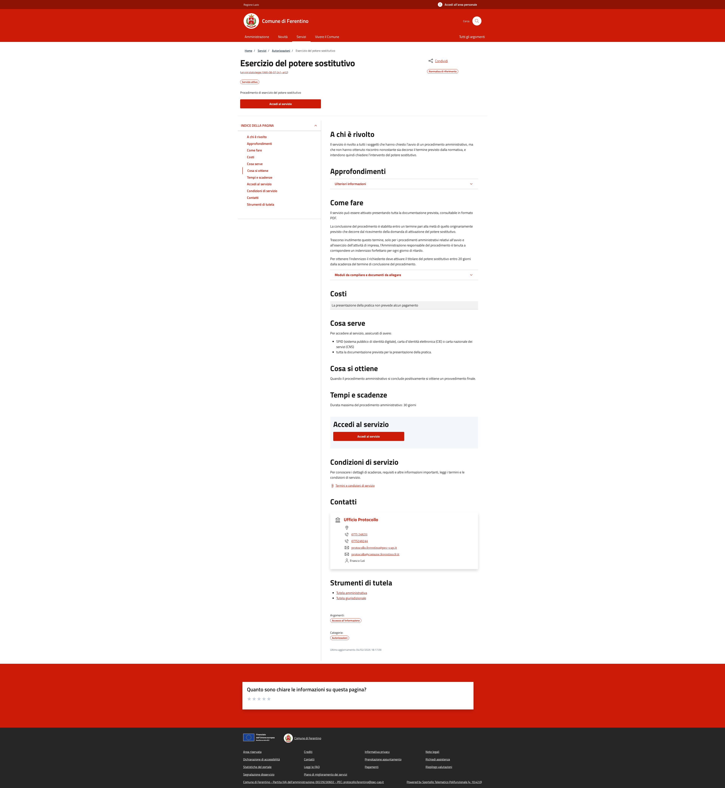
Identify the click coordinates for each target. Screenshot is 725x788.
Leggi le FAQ (312, 767)
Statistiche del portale (257, 767)
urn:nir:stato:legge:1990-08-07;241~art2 (264, 72)
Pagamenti (372, 767)
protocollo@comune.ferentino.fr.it (375, 554)
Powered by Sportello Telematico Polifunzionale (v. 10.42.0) (444, 782)
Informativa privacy (377, 751)
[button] (457, 4)
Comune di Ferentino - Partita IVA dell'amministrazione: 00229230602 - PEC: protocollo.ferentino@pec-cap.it (313, 782)
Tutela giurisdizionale (351, 598)
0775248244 (359, 541)
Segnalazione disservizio (258, 774)
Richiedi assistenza (438, 759)
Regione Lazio (251, 5)
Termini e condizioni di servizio (355, 485)
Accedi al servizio (280, 104)
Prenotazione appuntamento (383, 759)
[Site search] (476, 20)
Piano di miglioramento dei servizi (325, 774)
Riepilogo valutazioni (439, 767)
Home (248, 50)
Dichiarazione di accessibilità (261, 759)
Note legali (432, 751)
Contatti (309, 759)
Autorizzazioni (281, 50)
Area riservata (252, 751)
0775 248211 (359, 534)
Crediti (308, 751)
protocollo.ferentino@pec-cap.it (374, 548)
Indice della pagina (257, 125)
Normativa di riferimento (443, 70)
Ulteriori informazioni (350, 183)
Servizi (262, 50)
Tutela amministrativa (351, 592)
